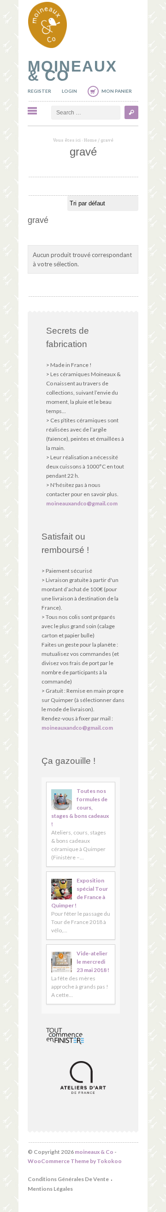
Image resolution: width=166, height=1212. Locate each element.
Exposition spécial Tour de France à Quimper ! (79, 893)
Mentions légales (50, 1188)
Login (69, 91)
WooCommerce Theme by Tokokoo (75, 1161)
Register (39, 91)
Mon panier (116, 91)
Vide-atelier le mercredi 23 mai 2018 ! (93, 961)
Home (90, 140)
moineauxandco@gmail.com (82, 503)
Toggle (32, 110)
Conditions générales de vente (68, 1179)
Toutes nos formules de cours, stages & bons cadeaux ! (80, 807)
